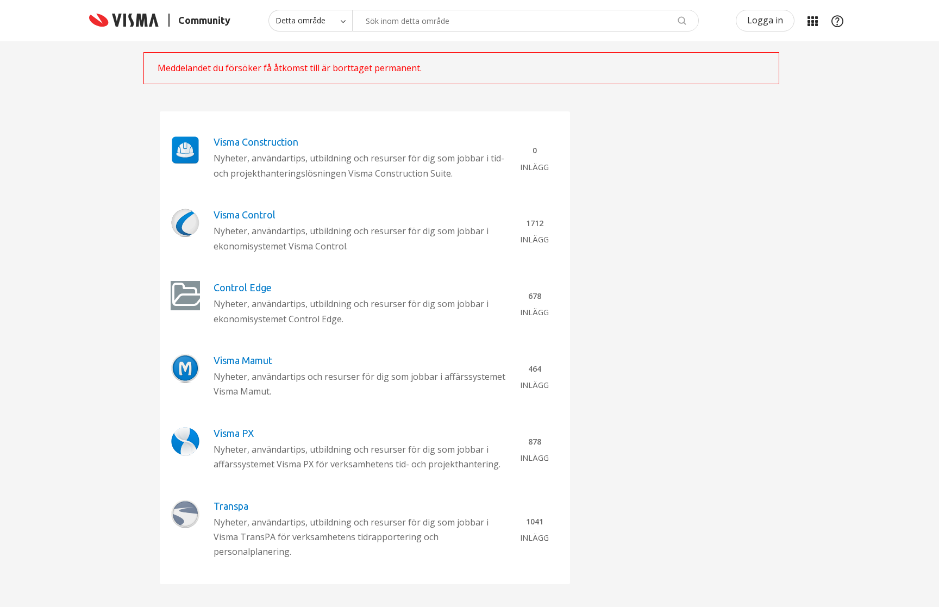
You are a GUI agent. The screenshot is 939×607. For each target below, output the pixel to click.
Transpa (231, 505)
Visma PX (234, 433)
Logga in (765, 20)
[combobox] (525, 21)
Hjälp (837, 20)
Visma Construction (256, 141)
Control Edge (243, 287)
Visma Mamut (243, 360)
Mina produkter (812, 20)
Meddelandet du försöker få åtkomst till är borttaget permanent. (290, 68)
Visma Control (245, 214)
